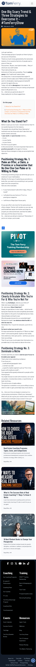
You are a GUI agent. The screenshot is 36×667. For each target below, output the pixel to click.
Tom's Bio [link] (18, 658)
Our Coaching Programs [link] (10, 577)
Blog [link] (20, 630)
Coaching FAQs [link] (7, 606)
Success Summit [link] (8, 626)
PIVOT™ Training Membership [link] (23, 578)
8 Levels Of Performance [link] (6, 582)
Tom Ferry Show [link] (23, 634)
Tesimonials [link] (12, 660)
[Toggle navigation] (32, 3)
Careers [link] (20, 660)
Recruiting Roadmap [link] (25, 598)
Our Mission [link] (27, 658)
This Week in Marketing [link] (25, 649)
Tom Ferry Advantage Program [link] (9, 601)
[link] (11, 3)
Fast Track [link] (22, 589)
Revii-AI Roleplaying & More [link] (25, 584)
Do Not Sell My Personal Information (16, 665)
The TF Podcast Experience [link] (23, 639)
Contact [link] (27, 660)
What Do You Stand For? (13, 106)
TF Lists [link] (5, 595)
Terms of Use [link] (14, 663)
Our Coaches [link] (6, 591)
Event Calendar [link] (7, 622)
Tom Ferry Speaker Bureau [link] (8, 635)
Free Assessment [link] (8, 610)
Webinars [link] (22, 626)
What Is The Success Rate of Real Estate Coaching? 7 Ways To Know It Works (18, 489)
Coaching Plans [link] (7, 587)
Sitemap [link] (30, 665)
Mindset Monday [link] (23, 644)
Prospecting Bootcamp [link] (25, 593)
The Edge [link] (5, 630)
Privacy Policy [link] (24, 663)
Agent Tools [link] (22, 622)
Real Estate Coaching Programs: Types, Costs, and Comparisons (18, 444)
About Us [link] (10, 658)
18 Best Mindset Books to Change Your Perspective (18, 535)
